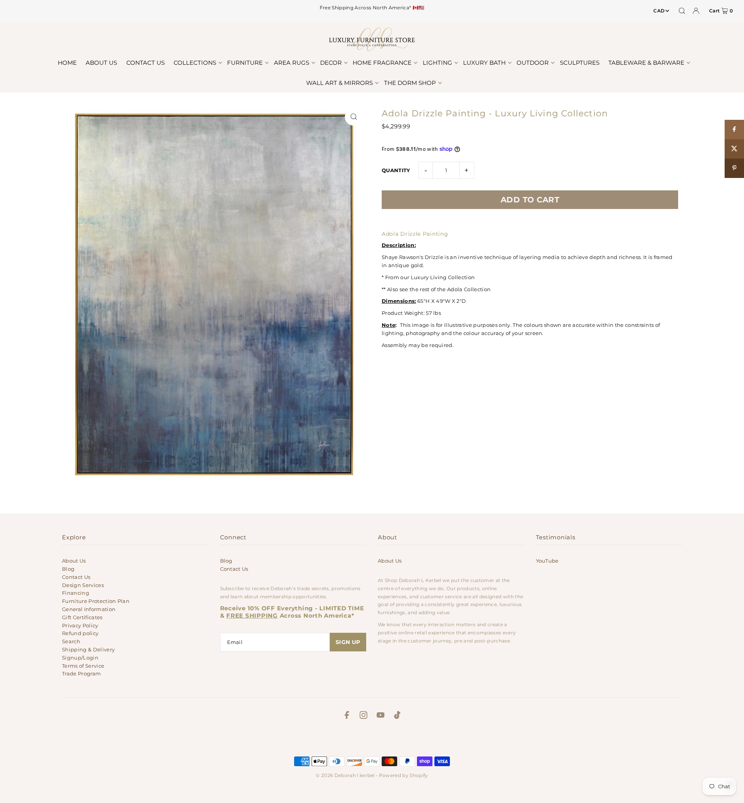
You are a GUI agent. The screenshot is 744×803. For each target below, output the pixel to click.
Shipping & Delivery (88, 649)
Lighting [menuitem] (437, 62)
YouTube (547, 561)
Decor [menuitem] (331, 62)
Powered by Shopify (403, 775)
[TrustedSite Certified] (372, 740)
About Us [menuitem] (101, 62)
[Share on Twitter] (734, 149)
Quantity (396, 170)
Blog (68, 569)
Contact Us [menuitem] (145, 62)
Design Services (83, 585)
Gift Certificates (82, 617)
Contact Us (76, 577)
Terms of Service (83, 666)
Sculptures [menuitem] (579, 62)
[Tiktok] (397, 716)
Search (71, 641)
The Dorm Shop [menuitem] (410, 82)
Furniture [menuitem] (245, 62)
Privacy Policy (80, 625)
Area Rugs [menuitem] (291, 62)
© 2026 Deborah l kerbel (345, 775)
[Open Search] (682, 11)
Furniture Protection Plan (95, 601)
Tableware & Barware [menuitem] (646, 62)
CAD (659, 10)
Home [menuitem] (67, 62)
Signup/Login (80, 657)
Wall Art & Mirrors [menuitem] (339, 82)
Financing (75, 593)
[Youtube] (380, 716)
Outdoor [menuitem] (533, 62)
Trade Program (81, 673)
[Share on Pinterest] (734, 168)
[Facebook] (347, 716)
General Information (88, 609)
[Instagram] (363, 716)
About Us (74, 561)
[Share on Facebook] (734, 129)
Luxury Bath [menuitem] (484, 62)
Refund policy (80, 633)
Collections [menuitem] (195, 62)
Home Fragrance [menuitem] (382, 62)
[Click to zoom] (353, 117)
